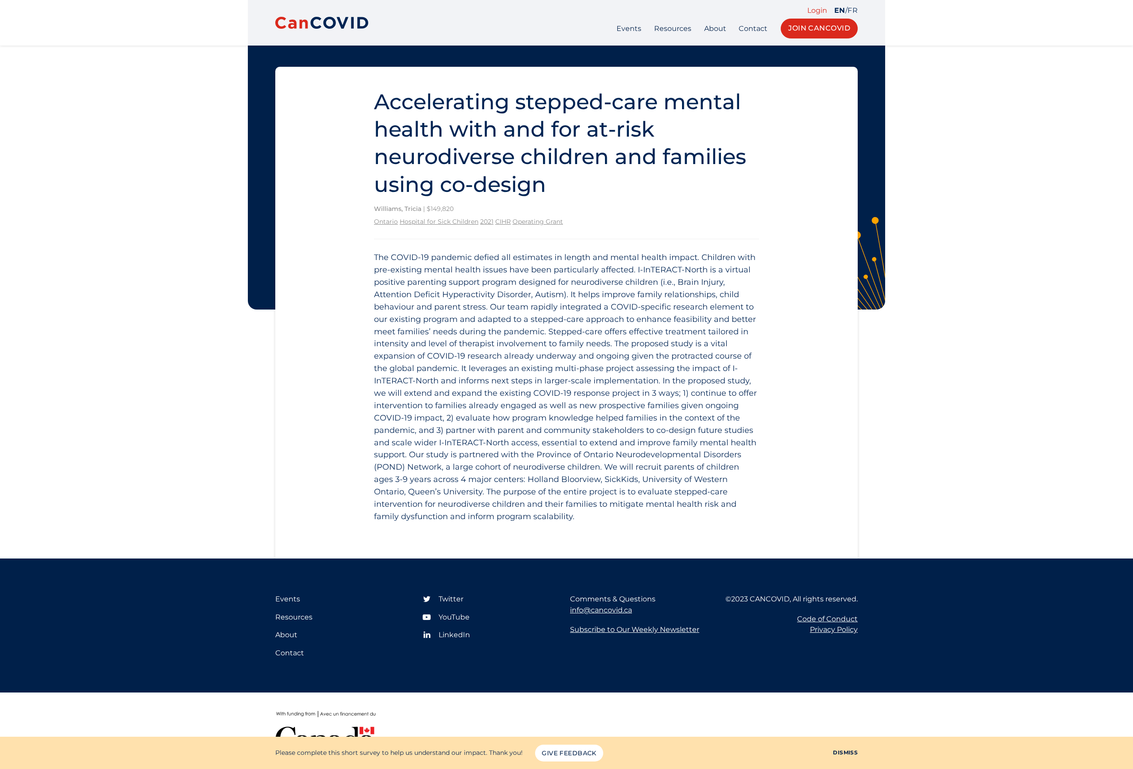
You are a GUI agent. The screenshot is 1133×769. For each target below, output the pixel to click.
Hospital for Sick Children (439, 222)
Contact (753, 28)
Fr (853, 10)
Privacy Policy (834, 629)
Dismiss (845, 752)
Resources (672, 28)
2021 (486, 222)
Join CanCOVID (819, 28)
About (715, 28)
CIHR (503, 222)
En (839, 10)
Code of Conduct (827, 619)
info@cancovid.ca (601, 610)
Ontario (386, 222)
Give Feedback (569, 753)
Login (817, 10)
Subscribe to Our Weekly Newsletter (634, 629)
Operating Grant (538, 222)
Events (629, 28)
